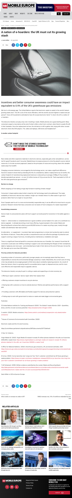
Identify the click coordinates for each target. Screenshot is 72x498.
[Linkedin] (21, 45)
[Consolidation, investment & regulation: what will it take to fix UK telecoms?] (36, 438)
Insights (7, 25)
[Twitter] (17, 45)
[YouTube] (12, 487)
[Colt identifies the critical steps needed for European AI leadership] (36, 459)
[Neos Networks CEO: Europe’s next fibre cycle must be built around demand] (12, 417)
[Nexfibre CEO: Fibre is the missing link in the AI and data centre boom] (60, 438)
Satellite (50, 466)
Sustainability (20, 28)
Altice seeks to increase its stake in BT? (13, 396)
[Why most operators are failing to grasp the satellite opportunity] (60, 459)
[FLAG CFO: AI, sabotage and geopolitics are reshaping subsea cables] (12, 438)
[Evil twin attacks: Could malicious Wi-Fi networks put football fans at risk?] (36, 417)
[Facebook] (13, 45)
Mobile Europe (11, 28)
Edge (3, 466)
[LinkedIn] (17, 487)
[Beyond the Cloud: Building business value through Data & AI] (12, 459)
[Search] (59, 13)
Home (2, 25)
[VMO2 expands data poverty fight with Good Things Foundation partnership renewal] (60, 417)
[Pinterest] (25, 45)
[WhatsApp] (29, 45)
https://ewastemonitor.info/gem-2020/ (40, 308)
